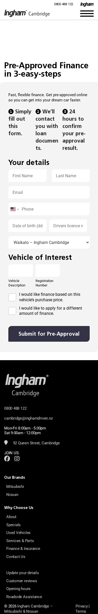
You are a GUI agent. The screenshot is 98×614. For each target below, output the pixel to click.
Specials (13, 525)
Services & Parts (20, 540)
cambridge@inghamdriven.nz (28, 418)
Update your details (22, 572)
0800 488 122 (63, 4)
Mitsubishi (15, 486)
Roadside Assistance (24, 596)
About (11, 516)
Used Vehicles (18, 532)
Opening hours (18, 588)
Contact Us (15, 556)
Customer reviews (21, 581)
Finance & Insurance (23, 548)
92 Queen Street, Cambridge (36, 443)
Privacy (82, 606)
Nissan (12, 494)
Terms (81, 611)
